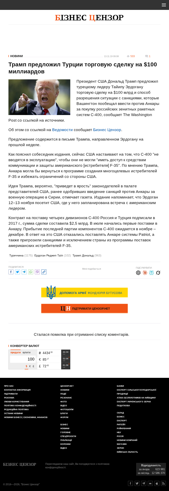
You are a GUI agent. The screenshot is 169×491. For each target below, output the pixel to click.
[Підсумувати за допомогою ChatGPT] (138, 272)
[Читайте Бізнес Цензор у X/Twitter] (137, 483)
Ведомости (62, 130)
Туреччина (21, 255)
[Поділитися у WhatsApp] (30, 271)
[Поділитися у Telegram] (24, 271)
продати (16, 352)
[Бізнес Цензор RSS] (163, 483)
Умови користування (16, 402)
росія (120, 436)
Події (63, 394)
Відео (63, 405)
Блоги (64, 413)
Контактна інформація (17, 390)
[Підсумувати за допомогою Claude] (144, 272)
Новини (16, 56)
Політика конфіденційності (20, 405)
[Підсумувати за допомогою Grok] (158, 272)
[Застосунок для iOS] (156, 483)
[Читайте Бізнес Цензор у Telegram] (143, 483)
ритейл (121, 424)
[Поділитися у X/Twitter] (17, 271)
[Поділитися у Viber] (37, 271)
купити (27, 352)
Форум (64, 417)
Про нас (9, 386)
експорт (122, 420)
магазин (122, 444)
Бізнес (64, 424)
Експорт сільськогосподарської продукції (136, 392)
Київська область (127, 452)
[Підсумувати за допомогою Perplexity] (151, 272)
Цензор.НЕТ (67, 386)
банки (120, 386)
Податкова (123, 405)
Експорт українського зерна (134, 402)
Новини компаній (127, 440)
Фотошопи (66, 409)
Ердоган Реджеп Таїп (52, 255)
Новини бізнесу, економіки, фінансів (25, 417)
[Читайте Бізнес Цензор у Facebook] (130, 483)
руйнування (124, 428)
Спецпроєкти (68, 436)
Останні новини (13, 413)
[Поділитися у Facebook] (10, 271)
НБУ (119, 432)
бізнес (120, 417)
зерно (120, 448)
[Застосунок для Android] (150, 483)
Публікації (66, 440)
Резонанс (66, 398)
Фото (63, 402)
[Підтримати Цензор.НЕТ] (84, 308)
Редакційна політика (16, 409)
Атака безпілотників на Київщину (136, 398)
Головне (65, 432)
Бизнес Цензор (107, 130)
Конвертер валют (24, 346)
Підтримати (11, 394)
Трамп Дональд (87, 255)
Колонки (65, 444)
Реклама (9, 398)
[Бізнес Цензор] (89, 18)
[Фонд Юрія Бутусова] (84, 292)
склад (120, 413)
